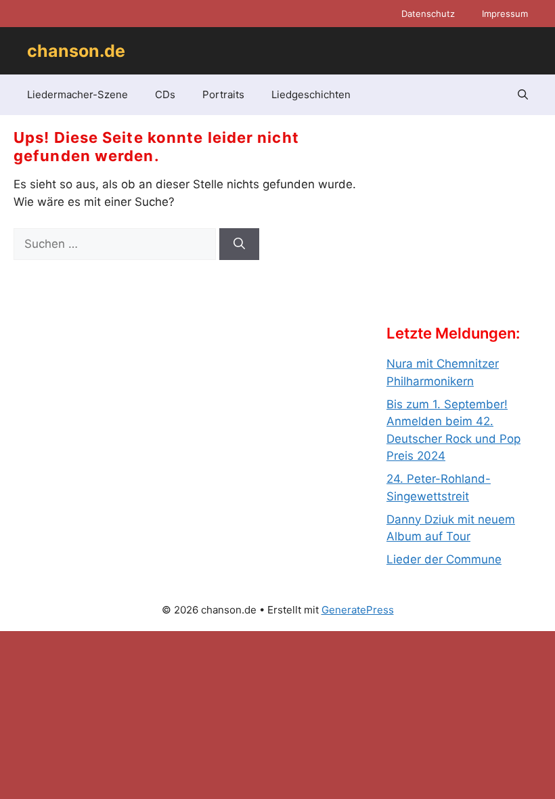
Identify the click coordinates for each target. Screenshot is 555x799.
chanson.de (76, 51)
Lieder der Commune (444, 559)
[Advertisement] (470, 231)
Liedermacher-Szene (77, 94)
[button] (522, 94)
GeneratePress (357, 609)
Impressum (505, 13)
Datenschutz (428, 13)
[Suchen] (239, 244)
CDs (165, 94)
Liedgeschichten (311, 94)
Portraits (223, 94)
